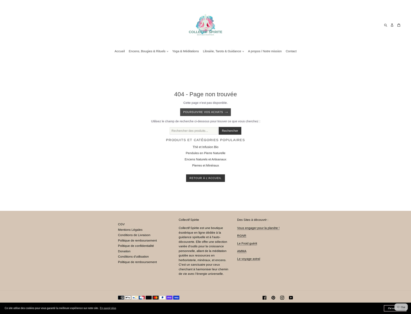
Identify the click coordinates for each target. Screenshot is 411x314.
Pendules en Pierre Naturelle (205, 153)
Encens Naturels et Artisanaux (205, 159)
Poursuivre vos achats (203, 112)
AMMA (241, 251)
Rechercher (230, 130)
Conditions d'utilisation (133, 256)
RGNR (241, 235)
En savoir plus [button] (108, 308)
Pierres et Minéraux (205, 165)
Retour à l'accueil (205, 178)
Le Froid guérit (247, 243)
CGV (121, 224)
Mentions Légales (130, 229)
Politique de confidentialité (136, 245)
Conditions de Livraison (134, 235)
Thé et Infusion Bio (206, 147)
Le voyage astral (248, 258)
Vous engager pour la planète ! (258, 228)
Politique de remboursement (137, 240)
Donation (124, 251)
